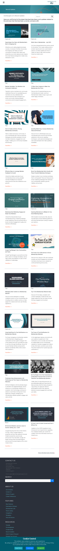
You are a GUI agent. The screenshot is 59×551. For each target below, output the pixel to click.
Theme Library (9, 510)
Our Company (9, 489)
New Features (9, 504)
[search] (52, 480)
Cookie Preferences (11, 496)
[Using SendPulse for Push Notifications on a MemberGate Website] (16, 321)
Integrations (9, 513)
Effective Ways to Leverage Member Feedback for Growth (14, 172)
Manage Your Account (11, 536)
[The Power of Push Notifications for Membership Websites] (42, 321)
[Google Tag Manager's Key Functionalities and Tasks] (16, 241)
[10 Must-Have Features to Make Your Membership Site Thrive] (42, 75)
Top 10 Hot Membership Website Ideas (41, 291)
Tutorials (8, 525)
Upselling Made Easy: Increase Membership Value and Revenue (42, 129)
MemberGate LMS (10, 508)
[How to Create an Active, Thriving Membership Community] (16, 117)
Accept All (41, 548)
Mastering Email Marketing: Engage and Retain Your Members (15, 212)
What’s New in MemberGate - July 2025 (41, 42)
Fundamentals (9, 529)
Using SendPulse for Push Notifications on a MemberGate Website (16, 333)
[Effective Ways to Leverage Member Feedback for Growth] (16, 160)
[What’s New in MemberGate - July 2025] (42, 31)
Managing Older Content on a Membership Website (15, 292)
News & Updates (10, 531)
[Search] (52, 16)
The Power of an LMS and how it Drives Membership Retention (41, 253)
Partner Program (10, 494)
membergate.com (9, 15)
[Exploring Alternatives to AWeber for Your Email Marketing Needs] (42, 200)
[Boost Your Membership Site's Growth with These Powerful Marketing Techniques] (42, 160)
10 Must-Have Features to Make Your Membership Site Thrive (40, 87)
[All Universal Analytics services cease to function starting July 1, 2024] (16, 414)
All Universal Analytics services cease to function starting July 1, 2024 (15, 426)
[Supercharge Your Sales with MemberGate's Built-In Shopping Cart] (16, 31)
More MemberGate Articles (46, 452)
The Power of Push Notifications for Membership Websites (40, 333)
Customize (30, 548)
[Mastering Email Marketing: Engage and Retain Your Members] (16, 200)
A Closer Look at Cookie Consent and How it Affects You (42, 424)
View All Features (10, 517)
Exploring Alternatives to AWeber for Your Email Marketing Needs (41, 212)
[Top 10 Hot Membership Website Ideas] (42, 280)
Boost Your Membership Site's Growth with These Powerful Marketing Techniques (42, 172)
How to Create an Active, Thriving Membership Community (13, 129)
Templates (8, 515)
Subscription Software (11, 506)
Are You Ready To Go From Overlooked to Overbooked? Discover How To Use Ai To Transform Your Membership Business (41, 376)
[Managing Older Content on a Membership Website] (16, 280)
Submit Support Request (12, 534)
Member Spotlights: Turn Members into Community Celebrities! (15, 87)
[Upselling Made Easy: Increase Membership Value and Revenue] (42, 117)
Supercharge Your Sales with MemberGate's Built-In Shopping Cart (16, 43)
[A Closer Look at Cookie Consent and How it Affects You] (42, 414)
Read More (7, 60)
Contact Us (8, 492)
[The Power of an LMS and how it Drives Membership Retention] (42, 241)
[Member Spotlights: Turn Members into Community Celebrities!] (16, 75)
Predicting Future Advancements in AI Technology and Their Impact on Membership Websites (16, 380)
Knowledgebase (10, 527)
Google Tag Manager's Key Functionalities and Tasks (15, 251)
